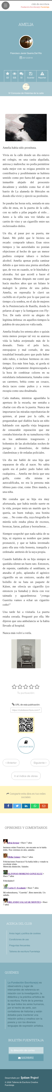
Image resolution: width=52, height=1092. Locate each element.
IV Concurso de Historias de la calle (26, 93)
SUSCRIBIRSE (27, 1057)
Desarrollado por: (22, 1077)
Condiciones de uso (19, 939)
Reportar (42, 77)
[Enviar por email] (44, 806)
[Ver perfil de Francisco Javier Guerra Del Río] (26, 42)
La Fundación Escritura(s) (23, 982)
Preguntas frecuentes (19, 945)
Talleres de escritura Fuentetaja (24, 951)
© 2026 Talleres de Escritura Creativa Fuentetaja (21, 1084)
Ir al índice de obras (26, 776)
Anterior (12, 762)
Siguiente (39, 762)
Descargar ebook (26, 746)
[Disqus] (26, 872)
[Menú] (5, 5)
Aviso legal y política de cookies (25, 933)
